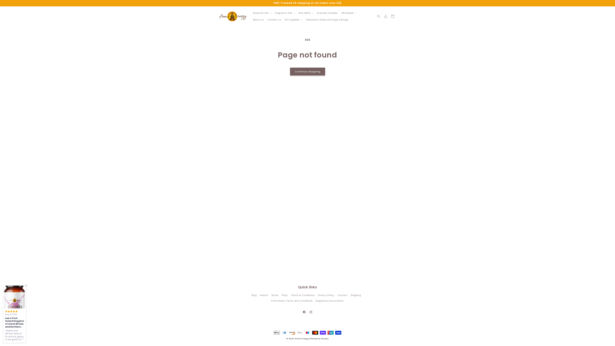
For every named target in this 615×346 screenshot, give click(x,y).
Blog (254, 295)
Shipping (356, 295)
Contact (342, 295)
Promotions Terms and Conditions (292, 300)
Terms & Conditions (303, 295)
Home (275, 295)
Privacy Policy (326, 295)
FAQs (285, 295)
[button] (262, 13)
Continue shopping (307, 71)
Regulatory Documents (330, 300)
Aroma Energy (302, 338)
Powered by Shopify (319, 338)
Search (264, 295)
